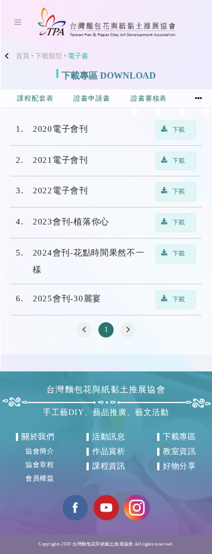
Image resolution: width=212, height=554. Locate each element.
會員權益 (40, 478)
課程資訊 (109, 466)
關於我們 (38, 436)
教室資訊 (180, 451)
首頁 (22, 56)
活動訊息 (109, 436)
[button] (198, 98)
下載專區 (180, 436)
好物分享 (180, 466)
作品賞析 (109, 451)
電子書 (78, 56)
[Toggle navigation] (17, 22)
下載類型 (48, 56)
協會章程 (40, 465)
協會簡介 (40, 451)
